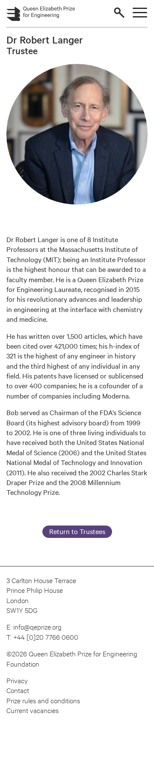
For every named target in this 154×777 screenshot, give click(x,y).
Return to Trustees (77, 531)
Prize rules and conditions (43, 700)
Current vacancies (32, 709)
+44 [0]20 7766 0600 (45, 636)
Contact (17, 689)
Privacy (17, 680)
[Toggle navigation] (140, 12)
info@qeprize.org (37, 626)
